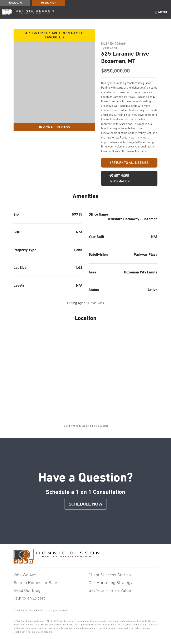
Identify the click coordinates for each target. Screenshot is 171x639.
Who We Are (25, 574)
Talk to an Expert (29, 598)
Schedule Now (85, 504)
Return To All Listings (129, 162)
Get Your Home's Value (110, 590)
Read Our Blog (27, 590)
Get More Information (119, 178)
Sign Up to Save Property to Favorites (55, 35)
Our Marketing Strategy (110, 582)
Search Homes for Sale (35, 582)
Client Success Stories (110, 574)
